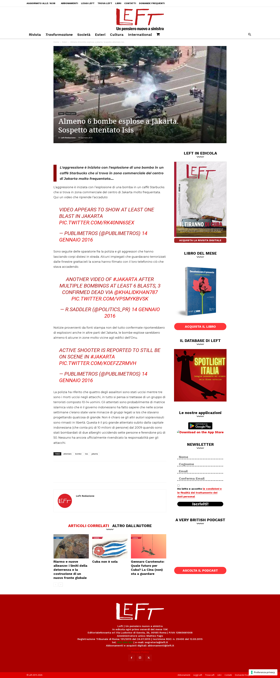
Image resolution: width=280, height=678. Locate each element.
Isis (86, 454)
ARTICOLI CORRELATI (88, 525)
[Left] (140, 19)
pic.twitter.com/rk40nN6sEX (96, 222)
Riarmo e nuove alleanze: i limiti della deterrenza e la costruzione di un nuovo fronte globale (70, 570)
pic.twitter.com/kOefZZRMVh (97, 363)
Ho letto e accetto (199, 492)
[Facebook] (77, 154)
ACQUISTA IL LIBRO (200, 326)
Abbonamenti (69, 3)
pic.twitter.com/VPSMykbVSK (109, 299)
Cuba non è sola (105, 561)
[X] (87, 154)
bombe (78, 454)
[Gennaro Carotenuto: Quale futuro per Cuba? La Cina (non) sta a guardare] (148, 546)
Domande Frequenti (152, 3)
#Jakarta (125, 279)
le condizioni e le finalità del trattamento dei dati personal (199, 492)
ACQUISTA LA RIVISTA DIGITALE (200, 240)
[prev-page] (55, 585)
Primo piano (70, 113)
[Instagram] (140, 658)
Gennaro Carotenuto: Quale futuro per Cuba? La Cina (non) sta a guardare (147, 568)
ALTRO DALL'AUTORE (132, 525)
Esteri (100, 35)
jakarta (95, 454)
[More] (109, 154)
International (140, 35)
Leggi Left (87, 3)
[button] (249, 34)
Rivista (35, 35)
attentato (67, 454)
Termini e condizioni (140, 648)
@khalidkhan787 (136, 292)
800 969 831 (125, 642)
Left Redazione (68, 137)
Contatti (130, 3)
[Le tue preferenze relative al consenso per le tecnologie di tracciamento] (263, 672)
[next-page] (61, 585)
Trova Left (105, 3)
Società (83, 35)
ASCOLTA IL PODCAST (200, 570)
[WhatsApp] (98, 154)
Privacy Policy (140, 652)
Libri (118, 3)
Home (56, 42)
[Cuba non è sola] (110, 546)
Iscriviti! (200, 504)
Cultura (116, 35)
